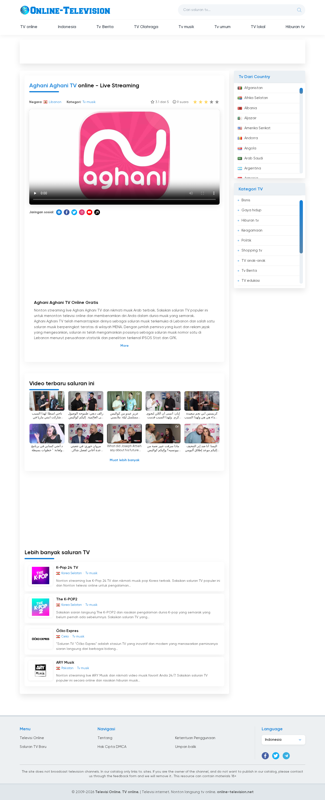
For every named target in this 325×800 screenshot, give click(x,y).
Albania (250, 108)
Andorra (251, 138)
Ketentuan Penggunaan (195, 738)
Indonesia (67, 27)
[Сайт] (59, 212)
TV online (29, 27)
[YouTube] (89, 212)
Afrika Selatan (256, 98)
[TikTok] (97, 212)
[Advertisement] (162, 51)
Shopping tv (251, 250)
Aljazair (250, 118)
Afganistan (253, 88)
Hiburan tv (295, 27)
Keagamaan (251, 230)
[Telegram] (286, 755)
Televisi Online (32, 738)
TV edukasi (250, 280)
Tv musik (186, 27)
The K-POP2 (66, 599)
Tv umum (222, 27)
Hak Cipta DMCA (112, 747)
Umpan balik (185, 747)
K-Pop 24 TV (67, 568)
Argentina (252, 168)
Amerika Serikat (257, 128)
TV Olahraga (146, 27)
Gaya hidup (251, 210)
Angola (250, 148)
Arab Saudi (253, 158)
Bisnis (245, 200)
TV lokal (258, 27)
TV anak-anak (253, 260)
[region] (269, 130)
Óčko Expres (67, 631)
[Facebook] (66, 212)
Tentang (105, 738)
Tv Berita (105, 27)
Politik (246, 240)
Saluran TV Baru (33, 747)
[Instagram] (82, 212)
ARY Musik (65, 663)
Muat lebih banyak (124, 460)
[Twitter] (74, 212)
